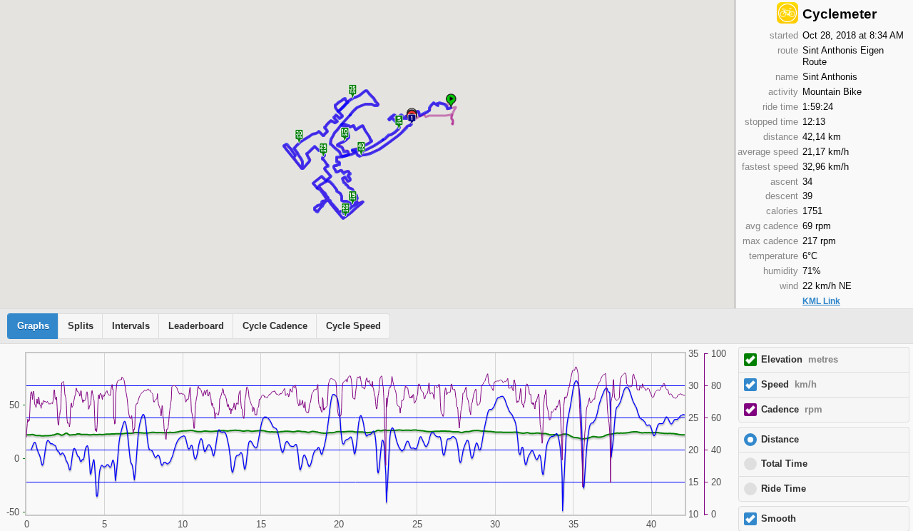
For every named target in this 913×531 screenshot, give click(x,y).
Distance (780, 440)
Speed (789, 385)
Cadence (791, 410)
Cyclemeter (839, 13)
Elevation (799, 360)
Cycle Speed (353, 326)
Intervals (131, 326)
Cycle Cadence (275, 326)
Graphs (33, 326)
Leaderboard (196, 326)
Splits (80, 326)
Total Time (784, 464)
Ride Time (783, 489)
